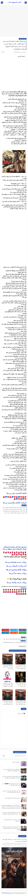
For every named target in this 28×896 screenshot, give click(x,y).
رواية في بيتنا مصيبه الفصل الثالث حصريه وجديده (14, 512)
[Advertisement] (14, 21)
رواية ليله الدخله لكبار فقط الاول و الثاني (12, 798)
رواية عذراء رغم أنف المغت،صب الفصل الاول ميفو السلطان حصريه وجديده (14, 840)
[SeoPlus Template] (26, 893)
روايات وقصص (22, 38)
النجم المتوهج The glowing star (8, 893)
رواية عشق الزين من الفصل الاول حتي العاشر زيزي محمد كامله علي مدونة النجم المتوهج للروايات (11, 828)
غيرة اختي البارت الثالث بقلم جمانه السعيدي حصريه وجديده (21, 684)
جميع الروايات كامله (16, 762)
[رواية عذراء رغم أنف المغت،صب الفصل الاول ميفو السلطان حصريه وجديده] (20, 659)
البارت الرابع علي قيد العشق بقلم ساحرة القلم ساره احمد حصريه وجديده (13, 509)
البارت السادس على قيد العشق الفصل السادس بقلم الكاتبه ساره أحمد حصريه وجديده (13, 507)
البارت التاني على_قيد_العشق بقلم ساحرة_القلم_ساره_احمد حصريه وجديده (13, 511)
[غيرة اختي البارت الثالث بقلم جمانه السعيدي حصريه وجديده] (20, 677)
